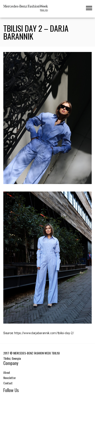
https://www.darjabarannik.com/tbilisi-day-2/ (44, 333)
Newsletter (9, 377)
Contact (8, 383)
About (6, 372)
